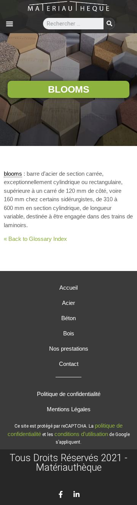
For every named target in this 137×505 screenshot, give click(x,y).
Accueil (68, 287)
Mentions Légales (69, 409)
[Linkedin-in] (76, 494)
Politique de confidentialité (68, 394)
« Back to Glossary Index (35, 239)
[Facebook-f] (60, 494)
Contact (68, 364)
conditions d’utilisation (81, 434)
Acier (68, 303)
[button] (9, 23)
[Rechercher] (109, 23)
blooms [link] (13, 173)
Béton (68, 318)
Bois (68, 333)
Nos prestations (68, 348)
